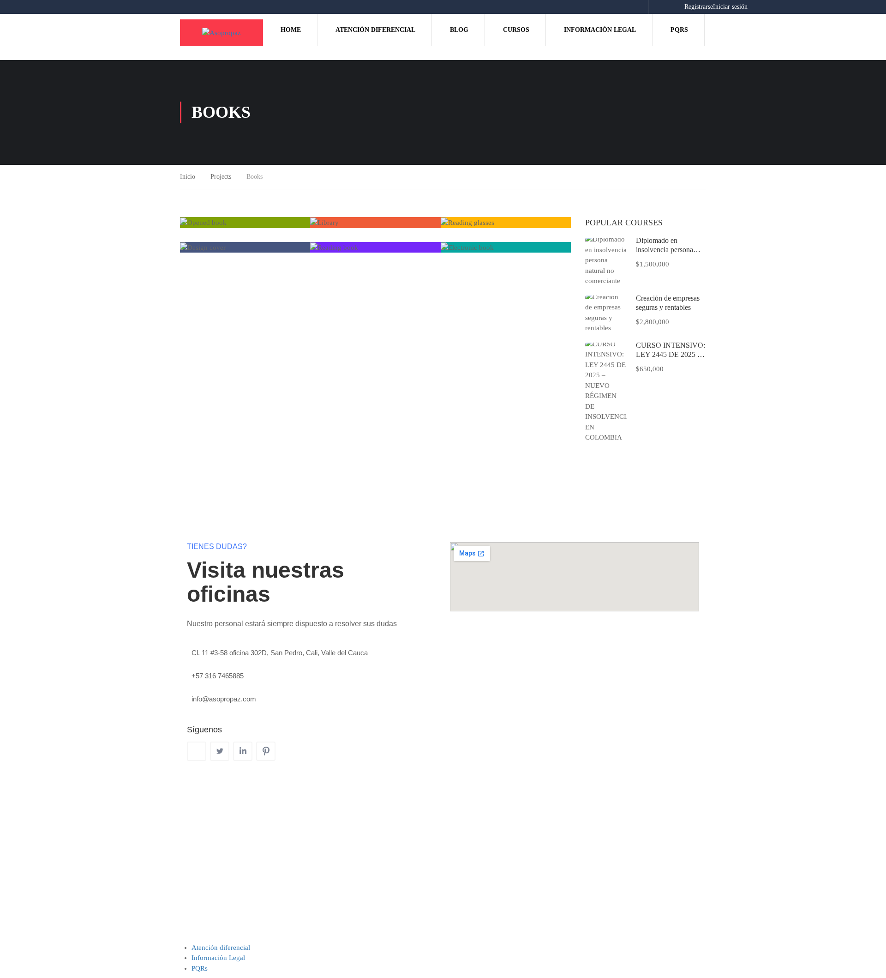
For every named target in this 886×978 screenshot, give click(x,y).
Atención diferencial (375, 29)
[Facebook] (196, 751)
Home (291, 29)
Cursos (516, 29)
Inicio (187, 176)
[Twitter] (219, 751)
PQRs (679, 29)
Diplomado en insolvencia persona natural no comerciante (669, 249)
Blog (459, 29)
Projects (220, 176)
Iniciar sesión (730, 6)
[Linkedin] (242, 751)
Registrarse (698, 6)
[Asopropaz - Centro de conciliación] (221, 33)
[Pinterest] (265, 751)
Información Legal (600, 29)
